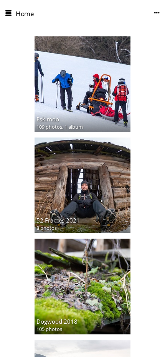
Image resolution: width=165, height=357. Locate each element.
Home (25, 13)
